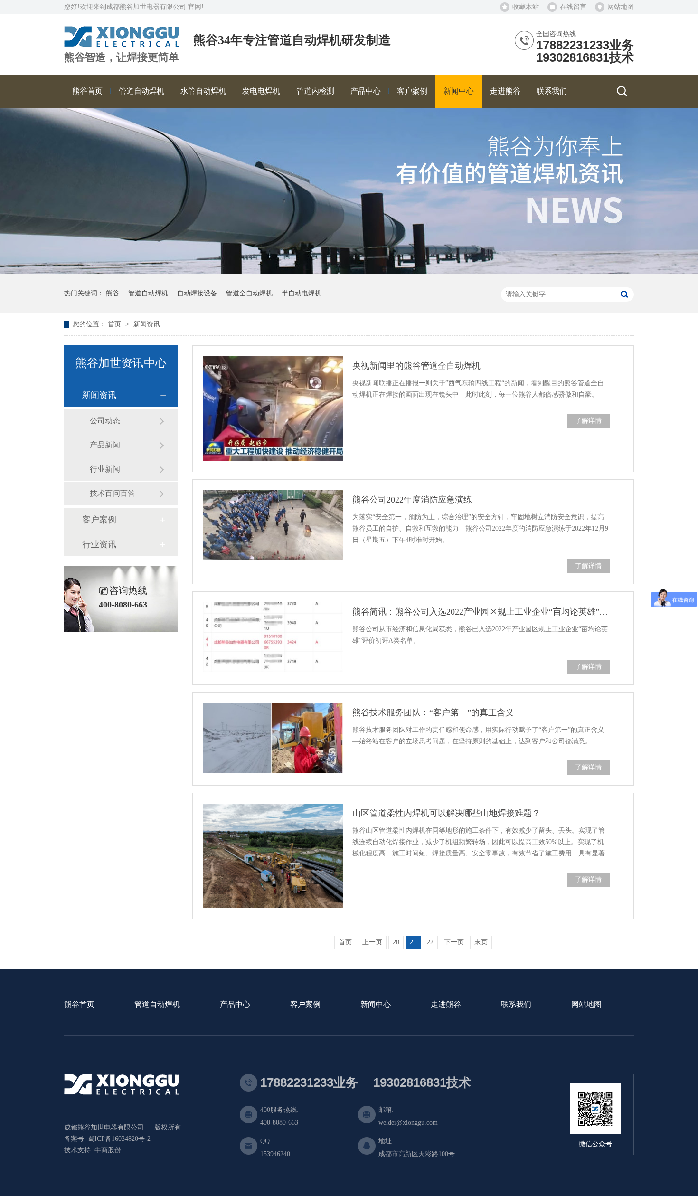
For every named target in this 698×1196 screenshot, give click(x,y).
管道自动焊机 (148, 293)
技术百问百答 (112, 493)
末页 (481, 942)
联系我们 (516, 1004)
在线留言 (573, 6)
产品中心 (235, 1004)
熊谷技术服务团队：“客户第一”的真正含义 (433, 712)
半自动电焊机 (301, 293)
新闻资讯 (146, 324)
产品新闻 (105, 445)
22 (430, 942)
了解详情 (588, 420)
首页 (115, 324)
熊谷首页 (79, 1004)
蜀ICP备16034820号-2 (119, 1138)
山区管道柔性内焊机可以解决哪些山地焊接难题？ (446, 813)
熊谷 (112, 293)
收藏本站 (525, 6)
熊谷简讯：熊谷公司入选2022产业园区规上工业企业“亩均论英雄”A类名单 (481, 612)
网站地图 (620, 6)
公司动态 (105, 421)
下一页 (454, 942)
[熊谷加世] (121, 43)
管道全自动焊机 (249, 293)
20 (396, 942)
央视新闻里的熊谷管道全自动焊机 (416, 365)
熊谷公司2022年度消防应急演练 (412, 499)
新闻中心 (375, 1004)
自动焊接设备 (197, 293)
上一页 (372, 942)
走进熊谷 (446, 1004)
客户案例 (99, 519)
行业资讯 (99, 544)
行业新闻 (105, 469)
